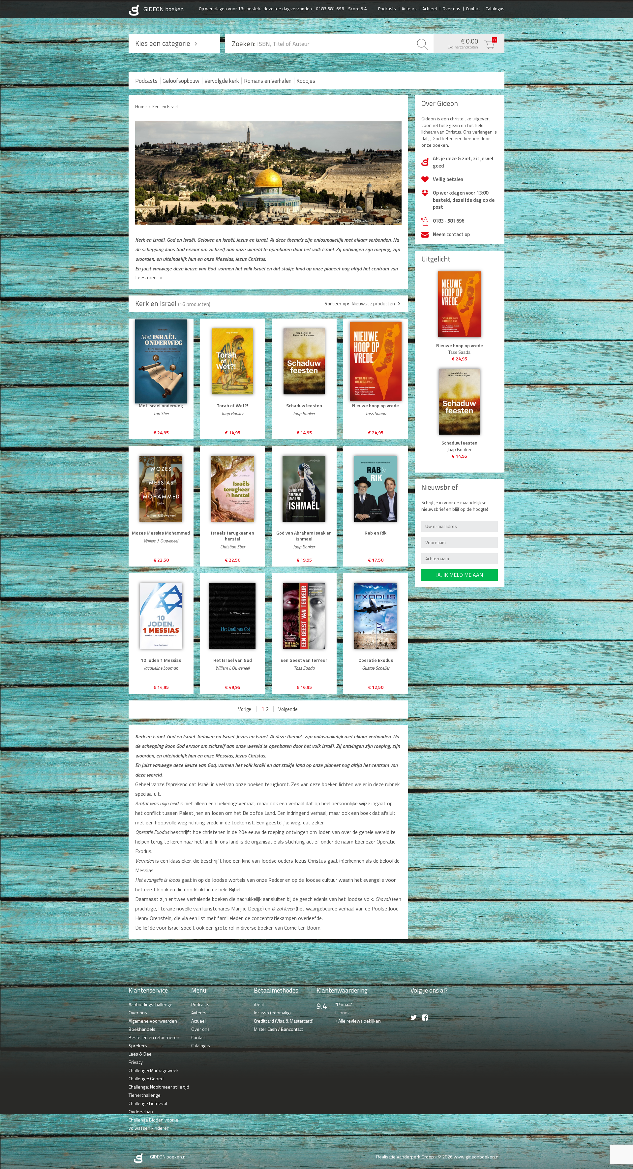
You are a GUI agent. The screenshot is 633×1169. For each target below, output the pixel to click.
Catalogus (495, 8)
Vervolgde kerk (221, 81)
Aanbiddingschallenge (150, 1004)
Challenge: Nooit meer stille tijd (159, 1086)
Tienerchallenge (145, 1095)
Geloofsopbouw (181, 81)
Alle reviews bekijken (359, 1020)
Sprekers (138, 1045)
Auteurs (409, 8)
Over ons (451, 8)
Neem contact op (451, 234)
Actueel (429, 8)
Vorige (244, 709)
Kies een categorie (162, 43)
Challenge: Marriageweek (154, 1070)
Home (141, 106)
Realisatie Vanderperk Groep (405, 1156)
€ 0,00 (472, 43)
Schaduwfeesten (459, 443)
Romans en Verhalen (267, 81)
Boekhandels (142, 1029)
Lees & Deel (141, 1053)
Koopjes (305, 81)
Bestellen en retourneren (154, 1037)
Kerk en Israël (165, 106)
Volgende (288, 709)
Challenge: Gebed (146, 1078)
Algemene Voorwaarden (153, 1020)
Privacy (136, 1062)
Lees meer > (148, 277)
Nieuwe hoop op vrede (459, 345)
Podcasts (387, 8)
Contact (473, 8)
